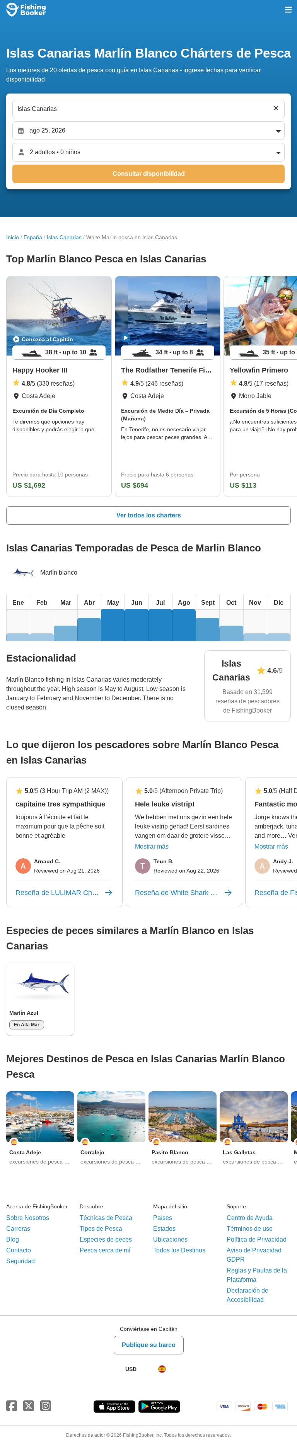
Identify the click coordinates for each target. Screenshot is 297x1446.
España (33, 237)
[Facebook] (11, 1406)
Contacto (18, 1250)
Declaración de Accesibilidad (247, 1295)
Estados (164, 1228)
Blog (12, 1239)
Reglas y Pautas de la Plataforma (257, 1275)
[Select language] (162, 1369)
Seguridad (20, 1261)
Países (162, 1218)
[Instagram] (45, 1406)
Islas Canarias (64, 237)
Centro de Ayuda (250, 1218)
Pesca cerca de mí (105, 1250)
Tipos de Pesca (101, 1228)
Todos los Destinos (179, 1250)
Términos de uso (250, 1228)
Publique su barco (149, 1345)
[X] (28, 1406)
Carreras (18, 1228)
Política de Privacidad (257, 1239)
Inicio (12, 237)
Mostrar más (152, 846)
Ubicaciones (170, 1239)
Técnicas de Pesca (106, 1218)
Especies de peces (106, 1239)
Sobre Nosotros (27, 1218)
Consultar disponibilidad (149, 173)
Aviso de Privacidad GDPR (254, 1255)
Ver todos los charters (148, 515)
